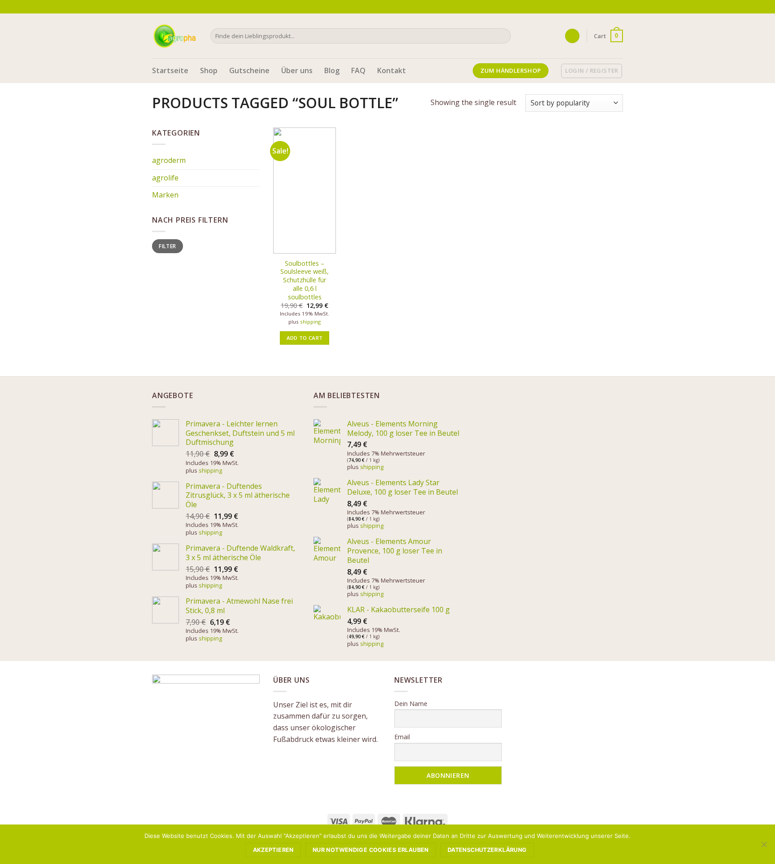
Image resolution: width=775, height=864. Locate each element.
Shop (209, 70)
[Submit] (502, 36)
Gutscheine (249, 70)
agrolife (165, 178)
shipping (310, 322)
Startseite (170, 70)
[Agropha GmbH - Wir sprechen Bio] (174, 35)
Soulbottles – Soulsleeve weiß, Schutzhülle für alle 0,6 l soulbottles (304, 280)
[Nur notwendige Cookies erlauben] (763, 847)
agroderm (169, 160)
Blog (332, 70)
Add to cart (305, 337)
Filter (167, 246)
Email (402, 736)
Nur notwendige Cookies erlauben (371, 849)
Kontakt (391, 70)
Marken (165, 195)
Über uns (297, 70)
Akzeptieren (273, 849)
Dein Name (410, 703)
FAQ (358, 70)
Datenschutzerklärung (487, 849)
